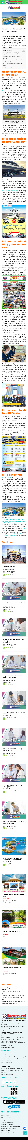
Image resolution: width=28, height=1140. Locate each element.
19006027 (8, 1030)
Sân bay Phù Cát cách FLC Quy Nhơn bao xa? (13, 53)
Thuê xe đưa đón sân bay (10, 191)
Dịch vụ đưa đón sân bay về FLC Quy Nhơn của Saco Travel (13, 60)
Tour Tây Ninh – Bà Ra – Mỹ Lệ (11, 931)
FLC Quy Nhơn (6, 90)
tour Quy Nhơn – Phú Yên (14, 534)
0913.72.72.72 (9, 1045)
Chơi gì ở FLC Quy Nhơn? (9, 67)
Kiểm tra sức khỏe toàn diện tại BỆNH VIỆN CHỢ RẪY (12, 786)
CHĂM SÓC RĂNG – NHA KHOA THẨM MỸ (14, 603)
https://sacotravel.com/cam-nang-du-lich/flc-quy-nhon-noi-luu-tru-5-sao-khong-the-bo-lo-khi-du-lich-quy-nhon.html (14, 521)
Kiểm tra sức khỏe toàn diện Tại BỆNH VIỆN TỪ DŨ (12, 749)
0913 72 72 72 (15, 1030)
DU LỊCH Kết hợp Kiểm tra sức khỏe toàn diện (13, 640)
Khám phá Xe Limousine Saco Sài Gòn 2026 (13, 995)
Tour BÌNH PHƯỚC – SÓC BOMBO (12, 968)
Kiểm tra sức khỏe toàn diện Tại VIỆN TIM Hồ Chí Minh (14, 713)
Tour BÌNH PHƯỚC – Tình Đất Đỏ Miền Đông (13, 895)
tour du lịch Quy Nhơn (16, 534)
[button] (22, 50)
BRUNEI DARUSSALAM (9, 566)
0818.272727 (9, 1062)
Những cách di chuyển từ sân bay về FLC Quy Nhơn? (12, 57)
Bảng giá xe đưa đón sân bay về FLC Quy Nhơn (13, 64)
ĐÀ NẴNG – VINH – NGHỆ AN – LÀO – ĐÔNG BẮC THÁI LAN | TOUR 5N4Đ (12, 859)
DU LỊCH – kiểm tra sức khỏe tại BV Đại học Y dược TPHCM (13, 676)
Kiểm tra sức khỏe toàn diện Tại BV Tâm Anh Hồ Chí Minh (13, 822)
